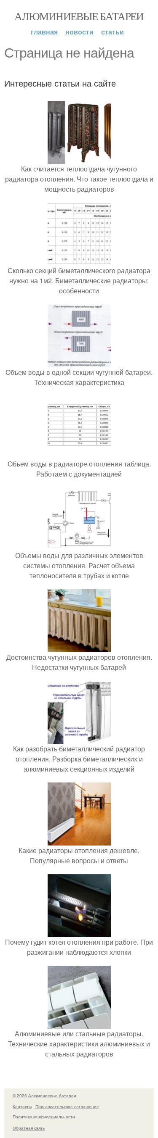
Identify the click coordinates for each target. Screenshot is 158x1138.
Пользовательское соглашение (67, 1106)
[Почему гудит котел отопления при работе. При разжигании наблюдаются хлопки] (79, 932)
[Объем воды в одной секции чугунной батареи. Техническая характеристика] (79, 362)
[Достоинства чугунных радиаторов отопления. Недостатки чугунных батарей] (79, 647)
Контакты (22, 1106)
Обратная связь (29, 1128)
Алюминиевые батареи (79, 16)
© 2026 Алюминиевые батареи (44, 1095)
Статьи (112, 32)
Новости (79, 32)
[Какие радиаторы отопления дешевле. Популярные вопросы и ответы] (79, 840)
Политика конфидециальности (44, 1117)
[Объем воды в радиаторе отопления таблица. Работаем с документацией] (79, 453)
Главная (44, 32)
